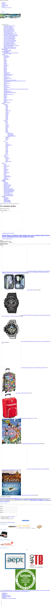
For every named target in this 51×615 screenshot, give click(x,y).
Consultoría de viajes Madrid (7, 53)
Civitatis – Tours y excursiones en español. (9, 27)
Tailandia (7, 151)
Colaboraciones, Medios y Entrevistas (8, 195)
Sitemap (45, 590)
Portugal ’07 (5, 96)
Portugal (7, 131)
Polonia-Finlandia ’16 (6, 77)
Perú (6, 162)
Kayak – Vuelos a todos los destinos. (8, 28)
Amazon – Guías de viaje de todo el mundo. (9, 39)
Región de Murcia (6, 178)
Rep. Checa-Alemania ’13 (7, 81)
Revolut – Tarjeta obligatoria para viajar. (9, 30)
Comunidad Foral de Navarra (7, 176)
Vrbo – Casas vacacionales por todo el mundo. (9, 37)
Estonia (7, 115)
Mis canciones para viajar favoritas (8, 188)
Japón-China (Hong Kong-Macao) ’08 (8, 94)
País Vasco (5, 177)
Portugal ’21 (5, 68)
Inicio (1, 203)
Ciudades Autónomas (6, 179)
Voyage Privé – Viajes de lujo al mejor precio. (9, 36)
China (6, 143)
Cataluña (5, 171)
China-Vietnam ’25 (6, 57)
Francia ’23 (5, 62)
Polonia (7, 130)
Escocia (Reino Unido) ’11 (7, 87)
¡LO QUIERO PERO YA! (8, 238)
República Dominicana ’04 (7, 102)
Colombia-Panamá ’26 (6, 56)
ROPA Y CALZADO (6, 198)
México (7, 159)
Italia (6, 123)
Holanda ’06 (5, 100)
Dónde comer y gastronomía (7, 185)
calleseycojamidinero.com (25, 591)
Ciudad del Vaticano (8, 110)
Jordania (7, 147)
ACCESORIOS (6, 197)
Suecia (7, 139)
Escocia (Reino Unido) (10, 133)
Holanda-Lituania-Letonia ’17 (7, 75)
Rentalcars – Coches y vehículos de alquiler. (9, 29)
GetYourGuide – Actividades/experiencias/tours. (9, 38)
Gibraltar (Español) (10, 134)
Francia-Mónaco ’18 (6, 73)
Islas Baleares (5, 166)
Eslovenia (7, 114)
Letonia (7, 124)
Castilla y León (6, 170)
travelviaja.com (10, 591)
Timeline (48, 590)
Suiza (6, 140)
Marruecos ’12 (6, 86)
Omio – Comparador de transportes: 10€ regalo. (10, 48)
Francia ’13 (5, 82)
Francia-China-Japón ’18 (7, 72)
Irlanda (7, 121)
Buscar (11, 242)
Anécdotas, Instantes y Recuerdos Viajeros (9, 189)
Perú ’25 (5, 58)
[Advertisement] (18, 21)
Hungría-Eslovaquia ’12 (7, 85)
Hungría (7, 119)
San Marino (7, 138)
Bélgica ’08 (5, 95)
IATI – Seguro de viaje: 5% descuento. (8, 46)
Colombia (7, 157)
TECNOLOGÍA (6, 199)
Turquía (7, 153)
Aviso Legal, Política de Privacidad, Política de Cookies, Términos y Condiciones (30, 590)
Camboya (7, 142)
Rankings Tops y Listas (6, 186)
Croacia (7, 111)
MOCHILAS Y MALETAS (7, 200)
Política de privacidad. (11, 522)
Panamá (7, 160)
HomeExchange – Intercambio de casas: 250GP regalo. (10, 34)
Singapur (7, 150)
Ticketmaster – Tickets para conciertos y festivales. (10, 47)
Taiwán (7, 152)
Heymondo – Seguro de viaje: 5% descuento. (9, 25)
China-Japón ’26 (6, 55)
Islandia (7, 122)
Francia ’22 (5, 64)
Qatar (6, 149)
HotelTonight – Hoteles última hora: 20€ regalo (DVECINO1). (11, 45)
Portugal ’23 (5, 63)
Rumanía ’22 (5, 66)
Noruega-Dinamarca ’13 (7, 83)
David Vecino (15, 590)
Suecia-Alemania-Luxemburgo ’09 (8, 91)
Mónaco (7, 128)
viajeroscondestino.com (17, 591)
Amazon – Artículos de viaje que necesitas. (9, 44)
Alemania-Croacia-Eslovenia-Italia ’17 (8, 74)
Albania (7, 105)
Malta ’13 (5, 84)
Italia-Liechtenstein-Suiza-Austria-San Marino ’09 (10, 92)
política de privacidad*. (11, 516)
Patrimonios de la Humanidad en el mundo (9, 190)
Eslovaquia (7, 113)
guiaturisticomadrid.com (4, 591)
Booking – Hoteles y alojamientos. (8, 26)
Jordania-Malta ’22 (6, 65)
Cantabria (5, 168)
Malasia (7, 148)
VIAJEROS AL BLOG (8, 590)
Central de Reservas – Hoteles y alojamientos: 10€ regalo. (11, 35)
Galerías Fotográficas (6, 187)
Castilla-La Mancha (6, 169)
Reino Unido (7, 132)
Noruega (7, 129)
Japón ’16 (5, 76)
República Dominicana (8, 161)
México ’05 (5, 101)
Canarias (5, 167)
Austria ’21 (5, 67)
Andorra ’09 (5, 93)
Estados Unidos (8, 158)
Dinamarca (7, 112)
